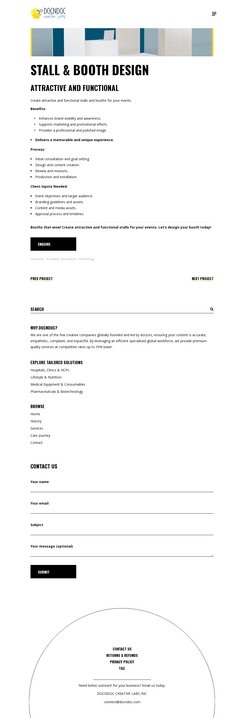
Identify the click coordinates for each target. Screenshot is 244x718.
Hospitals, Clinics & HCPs (49, 370)
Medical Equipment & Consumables (57, 384)
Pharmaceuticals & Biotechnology (56, 391)
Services (38, 259)
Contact (36, 442)
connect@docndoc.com (122, 702)
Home (35, 414)
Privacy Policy (122, 661)
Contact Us (122, 648)
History (35, 421)
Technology (86, 259)
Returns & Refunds (122, 655)
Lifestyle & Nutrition (45, 377)
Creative (53, 259)
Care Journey (40, 435)
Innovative (68, 259)
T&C (122, 668)
